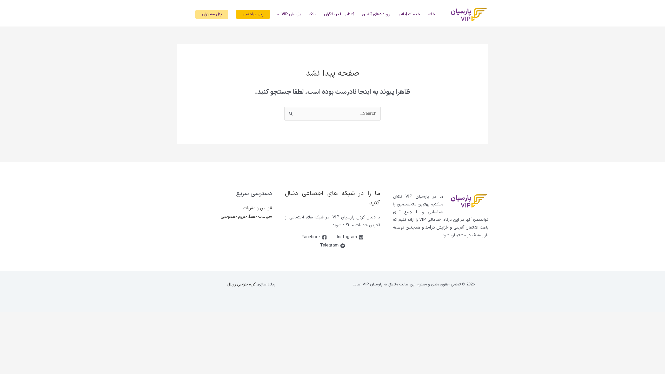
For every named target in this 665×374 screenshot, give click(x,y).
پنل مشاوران (212, 14)
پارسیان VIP (291, 14)
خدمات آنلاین (408, 14)
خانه (431, 14)
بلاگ (312, 14)
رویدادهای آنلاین (376, 14)
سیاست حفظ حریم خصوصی (246, 216)
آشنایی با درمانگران (339, 14)
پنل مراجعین (253, 14)
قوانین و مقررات (257, 208)
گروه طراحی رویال (241, 285)
